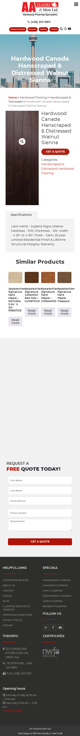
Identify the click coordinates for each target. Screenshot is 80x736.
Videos (7, 596)
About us (9, 585)
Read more (15, 321)
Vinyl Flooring (53, 591)
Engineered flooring (57, 596)
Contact (54, 29)
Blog (6, 601)
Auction (43, 29)
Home (12, 97)
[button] (22, 141)
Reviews (32, 29)
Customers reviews (15, 580)
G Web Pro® (56, 733)
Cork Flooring (53, 601)
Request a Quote (17, 29)
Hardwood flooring (57, 580)
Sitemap (8, 625)
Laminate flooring (55, 585)
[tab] (21, 215)
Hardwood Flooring (33, 97)
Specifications (21, 214)
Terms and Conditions (17, 615)
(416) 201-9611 (41, 22)
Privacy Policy (13, 620)
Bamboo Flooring (55, 606)
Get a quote (55, 151)
